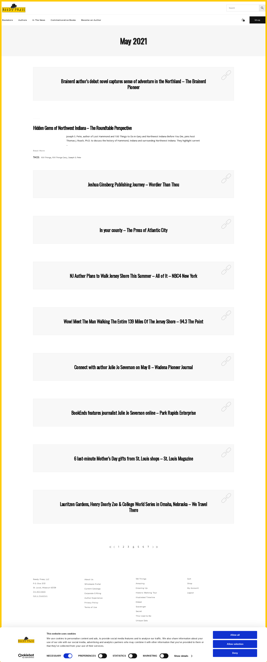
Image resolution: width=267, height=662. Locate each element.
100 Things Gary (59, 157)
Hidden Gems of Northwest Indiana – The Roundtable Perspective (82, 127)
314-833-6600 (39, 592)
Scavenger (141, 607)
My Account (193, 588)
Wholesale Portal (93, 584)
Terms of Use (91, 607)
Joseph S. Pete (74, 157)
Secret (139, 611)
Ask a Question (40, 596)
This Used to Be (143, 616)
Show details (181, 656)
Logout (190, 593)
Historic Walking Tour (146, 593)
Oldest (139, 602)
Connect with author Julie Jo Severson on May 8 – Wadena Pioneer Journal (133, 367)
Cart (189, 579)
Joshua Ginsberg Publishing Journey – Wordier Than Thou (133, 184)
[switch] (102, 655)
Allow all (235, 635)
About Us (89, 579)
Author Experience (94, 598)
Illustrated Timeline (145, 597)
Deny (235, 653)
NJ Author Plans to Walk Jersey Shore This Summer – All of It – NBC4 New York (133, 275)
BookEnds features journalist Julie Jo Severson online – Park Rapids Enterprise (133, 412)
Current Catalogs (93, 589)
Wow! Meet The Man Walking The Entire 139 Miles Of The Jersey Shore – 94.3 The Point (133, 321)
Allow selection (235, 644)
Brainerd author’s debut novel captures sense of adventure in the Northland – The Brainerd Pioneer (133, 84)
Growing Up (142, 588)
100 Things (46, 157)
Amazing (140, 583)
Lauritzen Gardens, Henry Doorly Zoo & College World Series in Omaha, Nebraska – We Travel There (133, 506)
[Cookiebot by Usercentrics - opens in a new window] (26, 656)
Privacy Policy (91, 603)
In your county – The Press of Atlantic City (133, 229)
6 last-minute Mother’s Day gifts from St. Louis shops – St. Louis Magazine (133, 458)
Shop (189, 583)
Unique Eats (142, 620)
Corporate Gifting (93, 593)
